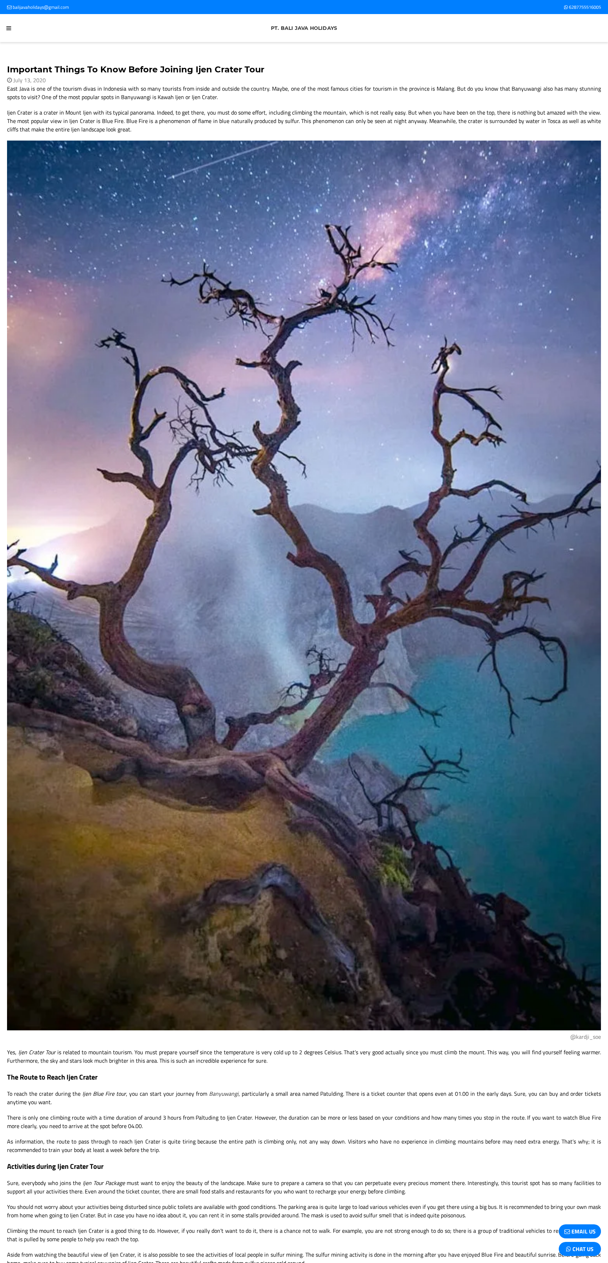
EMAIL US (583, 1231)
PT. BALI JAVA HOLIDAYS (304, 28)
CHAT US (582, 1249)
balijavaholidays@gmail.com (40, 7)
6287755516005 (584, 7)
